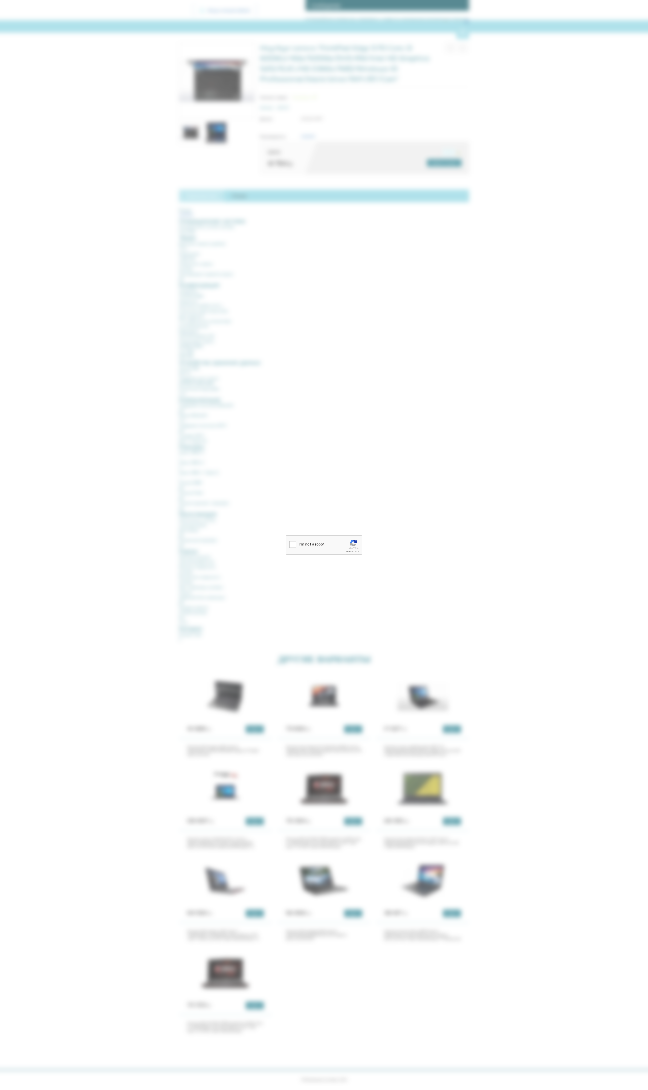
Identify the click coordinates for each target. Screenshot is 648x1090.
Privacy (349, 551)
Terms (356, 551)
